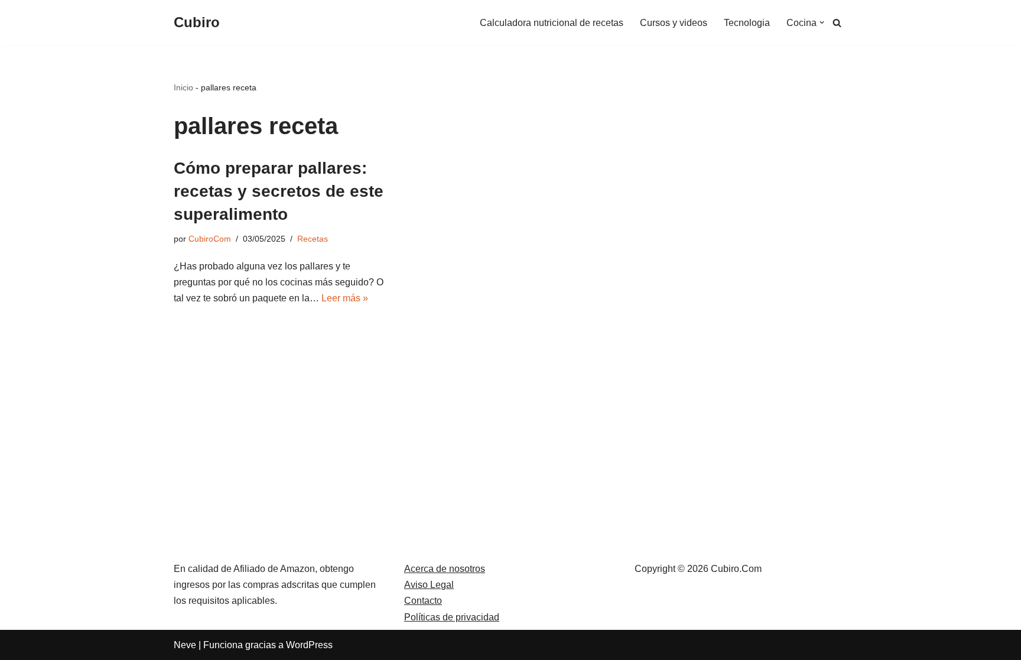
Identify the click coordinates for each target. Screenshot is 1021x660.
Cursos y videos (673, 23)
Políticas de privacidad (451, 617)
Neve (185, 645)
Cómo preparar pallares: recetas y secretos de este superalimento (278, 191)
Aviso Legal (429, 585)
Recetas (312, 238)
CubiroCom (209, 238)
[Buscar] (837, 22)
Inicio (183, 87)
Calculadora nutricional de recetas (551, 23)
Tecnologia (747, 23)
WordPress (309, 645)
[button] (822, 22)
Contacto (423, 601)
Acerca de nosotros (444, 569)
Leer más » (344, 298)
